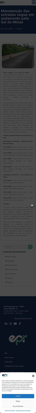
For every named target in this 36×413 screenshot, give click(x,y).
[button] (33, 376)
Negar (18, 401)
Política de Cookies (10, 410)
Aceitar (18, 396)
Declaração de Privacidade (23, 410)
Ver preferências (18, 406)
